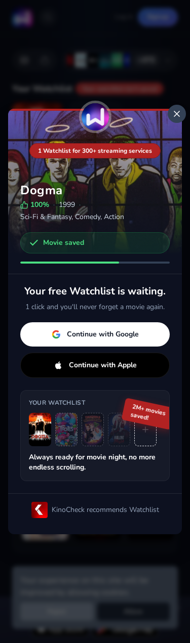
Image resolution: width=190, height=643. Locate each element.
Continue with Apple (103, 365)
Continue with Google (103, 334)
